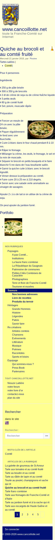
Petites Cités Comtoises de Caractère (26, 274)
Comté (8, 65)
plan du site (13, 398)
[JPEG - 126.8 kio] (13, 226)
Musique (16, 345)
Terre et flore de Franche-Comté (29, 283)
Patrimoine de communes (26, 269)
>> (46, 435)
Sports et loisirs (20, 356)
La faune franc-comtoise (25, 262)
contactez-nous (15, 394)
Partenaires (18, 371)
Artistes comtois (20, 331)
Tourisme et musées (23, 286)
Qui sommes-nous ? (23, 364)
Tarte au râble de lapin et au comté (23, 476)
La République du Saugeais (27, 265)
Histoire (16, 312)
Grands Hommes (21, 309)
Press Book (18, 367)
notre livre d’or (15, 390)
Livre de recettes (21, 298)
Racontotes (18, 353)
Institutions (18, 258)
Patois (15, 320)
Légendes (17, 316)
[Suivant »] (42, 514)
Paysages (12, 251)
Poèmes (16, 349)
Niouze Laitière (15, 383)
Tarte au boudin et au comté (20, 473)
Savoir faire (18, 323)
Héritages (12, 305)
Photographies (20, 279)
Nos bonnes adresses (25, 294)
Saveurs (12, 290)
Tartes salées (7, 62)
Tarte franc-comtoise (16, 491)
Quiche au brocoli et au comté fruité (25, 487)
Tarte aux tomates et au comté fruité (24, 469)
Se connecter (12, 529)
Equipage (12, 360)
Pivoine (33, 58)
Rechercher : (12, 430)
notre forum (13, 386)
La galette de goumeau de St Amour (24, 465)
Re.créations (14, 327)
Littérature (17, 342)
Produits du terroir (22, 301)
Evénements (19, 338)
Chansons (17, 334)
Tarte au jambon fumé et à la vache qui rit (27, 502)
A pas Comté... (20, 254)
